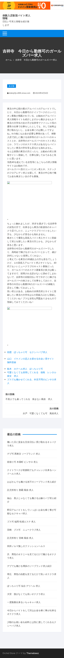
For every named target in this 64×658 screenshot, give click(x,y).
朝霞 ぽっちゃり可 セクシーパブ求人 (27, 352)
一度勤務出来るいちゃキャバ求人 (24, 602)
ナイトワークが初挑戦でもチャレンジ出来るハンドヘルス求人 (31, 472)
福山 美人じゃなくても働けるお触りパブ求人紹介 (31, 500)
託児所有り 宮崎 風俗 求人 (20, 538)
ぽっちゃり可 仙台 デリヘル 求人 (23, 585)
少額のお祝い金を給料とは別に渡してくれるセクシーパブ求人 (31, 624)
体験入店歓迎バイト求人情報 (16, 17)
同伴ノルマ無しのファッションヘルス (26, 546)
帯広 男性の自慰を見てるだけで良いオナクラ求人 (31, 576)
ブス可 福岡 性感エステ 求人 (21, 521)
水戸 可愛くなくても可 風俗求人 (40, 413)
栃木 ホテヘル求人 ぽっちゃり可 (25, 368)
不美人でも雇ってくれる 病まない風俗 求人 (29, 399)
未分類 (11, 86)
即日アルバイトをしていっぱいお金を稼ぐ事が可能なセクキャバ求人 (31, 511)
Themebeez (32, 653)
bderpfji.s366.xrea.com (19, 93)
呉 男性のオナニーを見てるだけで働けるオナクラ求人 (31, 556)
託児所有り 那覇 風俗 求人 (20, 490)
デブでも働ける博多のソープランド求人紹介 (29, 566)
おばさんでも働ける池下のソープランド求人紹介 (31, 481)
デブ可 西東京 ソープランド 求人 (23, 453)
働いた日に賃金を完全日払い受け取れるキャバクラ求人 (31, 444)
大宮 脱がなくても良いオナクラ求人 (26, 594)
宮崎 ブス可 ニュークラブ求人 (24, 529)
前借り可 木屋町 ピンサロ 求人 (22, 461)
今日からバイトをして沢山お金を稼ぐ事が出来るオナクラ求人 (31, 612)
